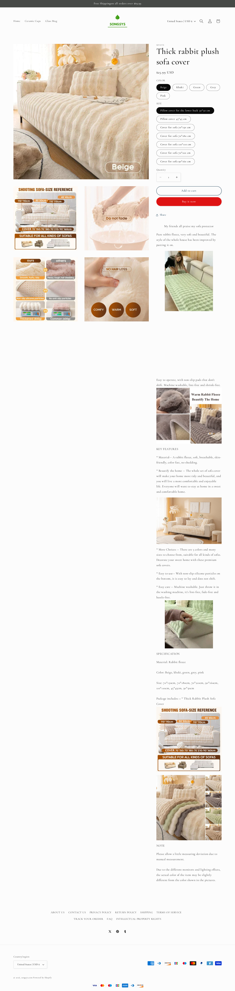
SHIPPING (146, 912)
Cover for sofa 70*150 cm (175, 127)
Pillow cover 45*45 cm (173, 119)
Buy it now (189, 201)
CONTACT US (77, 912)
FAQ (110, 918)
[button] (201, 21)
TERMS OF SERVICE (168, 912)
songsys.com (26, 977)
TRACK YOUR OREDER (88, 918)
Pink (163, 95)
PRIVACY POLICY (100, 912)
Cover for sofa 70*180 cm (175, 135)
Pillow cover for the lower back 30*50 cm (185, 110)
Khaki (180, 87)
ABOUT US (58, 912)
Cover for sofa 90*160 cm (175, 161)
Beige (163, 87)
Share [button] (163, 214)
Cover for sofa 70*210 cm (175, 153)
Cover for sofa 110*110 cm (175, 144)
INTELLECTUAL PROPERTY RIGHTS (138, 918)
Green (197, 87)
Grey (213, 87)
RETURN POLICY (126, 912)
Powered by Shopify (42, 977)
